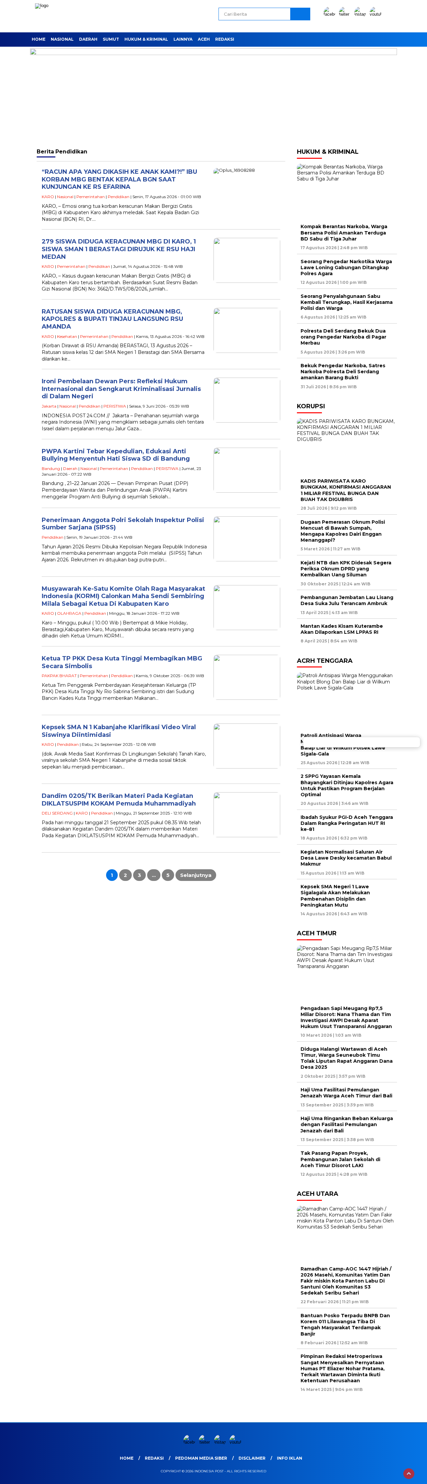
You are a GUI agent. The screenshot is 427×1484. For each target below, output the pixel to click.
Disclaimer (252, 1458)
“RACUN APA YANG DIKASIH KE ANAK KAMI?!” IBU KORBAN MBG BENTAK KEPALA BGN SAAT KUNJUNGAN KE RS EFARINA (119, 179)
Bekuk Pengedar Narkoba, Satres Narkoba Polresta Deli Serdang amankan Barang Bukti (343, 372)
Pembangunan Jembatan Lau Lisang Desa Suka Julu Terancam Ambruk (347, 600)
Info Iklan (289, 1458)
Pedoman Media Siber (201, 1458)
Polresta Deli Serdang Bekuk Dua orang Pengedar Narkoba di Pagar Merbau (343, 337)
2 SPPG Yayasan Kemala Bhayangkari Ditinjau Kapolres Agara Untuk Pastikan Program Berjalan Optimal (347, 785)
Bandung (51, 468)
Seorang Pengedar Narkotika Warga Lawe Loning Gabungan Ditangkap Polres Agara (346, 268)
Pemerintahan (90, 196)
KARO (48, 196)
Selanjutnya (195, 875)
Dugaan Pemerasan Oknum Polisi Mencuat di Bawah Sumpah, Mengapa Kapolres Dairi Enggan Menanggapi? (343, 531)
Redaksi (224, 39)
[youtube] (377, 14)
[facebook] (331, 14)
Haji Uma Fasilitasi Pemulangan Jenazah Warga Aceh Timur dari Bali (346, 1093)
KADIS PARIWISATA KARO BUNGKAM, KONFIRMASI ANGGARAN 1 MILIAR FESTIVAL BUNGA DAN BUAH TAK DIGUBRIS (346, 490)
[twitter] (346, 14)
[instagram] (361, 14)
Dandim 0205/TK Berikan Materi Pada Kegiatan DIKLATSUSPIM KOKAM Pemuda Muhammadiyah (119, 799)
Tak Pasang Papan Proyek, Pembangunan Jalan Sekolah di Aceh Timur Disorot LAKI (340, 1159)
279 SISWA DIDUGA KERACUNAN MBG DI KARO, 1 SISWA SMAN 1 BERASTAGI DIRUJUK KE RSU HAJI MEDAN (119, 249)
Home (38, 39)
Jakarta (49, 406)
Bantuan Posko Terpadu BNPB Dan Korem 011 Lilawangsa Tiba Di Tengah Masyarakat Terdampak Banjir (345, 1325)
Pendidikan (118, 196)
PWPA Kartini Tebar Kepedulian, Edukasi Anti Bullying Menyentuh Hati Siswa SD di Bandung (116, 455)
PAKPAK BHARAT (59, 675)
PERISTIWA (114, 406)
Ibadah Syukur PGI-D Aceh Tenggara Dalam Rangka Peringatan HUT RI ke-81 (347, 823)
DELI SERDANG (57, 813)
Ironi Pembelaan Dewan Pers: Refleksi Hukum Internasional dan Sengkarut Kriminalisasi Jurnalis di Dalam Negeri (121, 389)
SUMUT (111, 39)
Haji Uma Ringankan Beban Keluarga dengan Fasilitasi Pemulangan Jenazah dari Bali (347, 1124)
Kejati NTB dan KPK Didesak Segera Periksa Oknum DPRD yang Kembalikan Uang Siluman (346, 569)
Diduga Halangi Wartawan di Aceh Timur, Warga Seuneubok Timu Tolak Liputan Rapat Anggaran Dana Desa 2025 (347, 1058)
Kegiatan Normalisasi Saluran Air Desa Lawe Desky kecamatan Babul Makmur (346, 858)
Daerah (88, 39)
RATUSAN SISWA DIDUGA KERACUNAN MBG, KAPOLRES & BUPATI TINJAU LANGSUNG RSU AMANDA (112, 319)
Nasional (62, 39)
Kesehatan (67, 336)
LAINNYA (182, 39)
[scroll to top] (408, 1473)
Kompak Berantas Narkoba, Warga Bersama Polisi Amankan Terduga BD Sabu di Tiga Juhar (344, 232)
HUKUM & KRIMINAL (146, 39)
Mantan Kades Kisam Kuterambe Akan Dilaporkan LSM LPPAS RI (342, 629)
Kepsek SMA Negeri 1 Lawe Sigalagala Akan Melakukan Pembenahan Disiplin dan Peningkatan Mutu (335, 896)
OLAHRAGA (69, 613)
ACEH (204, 39)
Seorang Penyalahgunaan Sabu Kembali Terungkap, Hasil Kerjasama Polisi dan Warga (347, 302)
